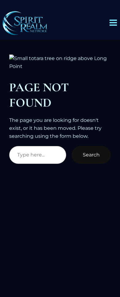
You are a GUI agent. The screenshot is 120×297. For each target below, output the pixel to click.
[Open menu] (113, 22)
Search (91, 155)
